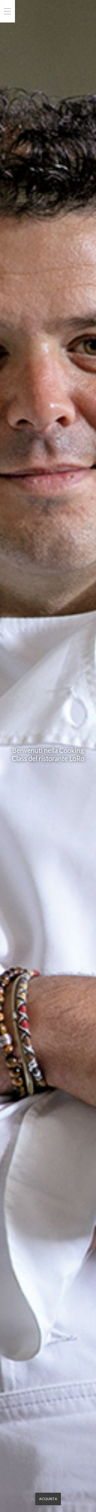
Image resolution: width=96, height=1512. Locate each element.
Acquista (48, 1498)
